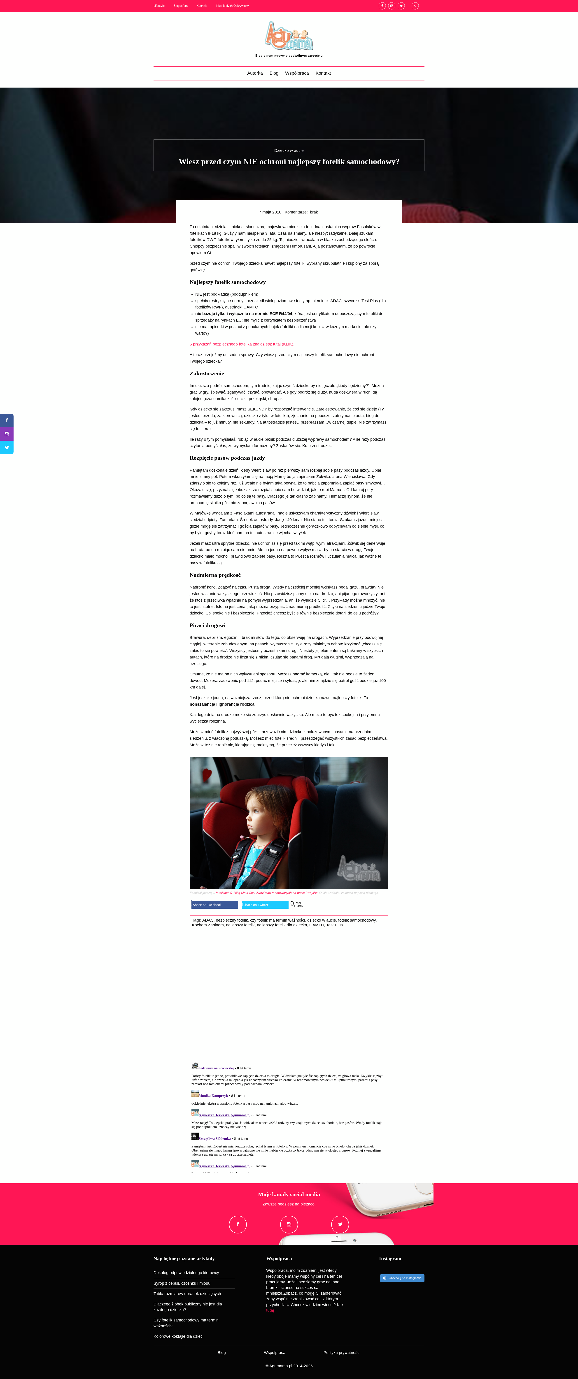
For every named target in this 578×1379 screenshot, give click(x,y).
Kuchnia (202, 5)
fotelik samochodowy (357, 920)
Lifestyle (159, 5)
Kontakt (323, 73)
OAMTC (316, 925)
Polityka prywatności (342, 1352)
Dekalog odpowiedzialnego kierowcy (186, 1272)
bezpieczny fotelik (232, 920)
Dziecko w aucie (289, 150)
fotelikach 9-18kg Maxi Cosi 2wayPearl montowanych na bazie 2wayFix (266, 893)
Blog (274, 73)
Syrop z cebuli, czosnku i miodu (182, 1283)
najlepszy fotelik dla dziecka (282, 925)
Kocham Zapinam (208, 925)
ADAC (208, 920)
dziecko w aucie (321, 920)
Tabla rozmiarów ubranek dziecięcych (187, 1293)
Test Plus (334, 925)
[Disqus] (289, 995)
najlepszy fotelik (240, 925)
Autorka (255, 73)
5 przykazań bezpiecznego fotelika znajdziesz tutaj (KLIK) (241, 344)
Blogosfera (181, 5)
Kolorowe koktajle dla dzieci (178, 1336)
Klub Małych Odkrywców (232, 5)
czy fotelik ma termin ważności (277, 920)
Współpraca (297, 73)
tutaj (270, 1310)
